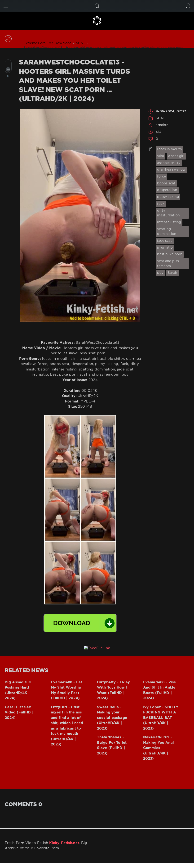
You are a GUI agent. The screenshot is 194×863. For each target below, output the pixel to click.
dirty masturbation (168, 213)
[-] (8, 69)
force (161, 176)
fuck (160, 203)
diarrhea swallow (171, 169)
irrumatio (165, 247)
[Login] (188, 6)
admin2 (162, 125)
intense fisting (169, 222)
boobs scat (166, 183)
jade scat (164, 240)
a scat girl (176, 156)
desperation (167, 190)
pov (160, 272)
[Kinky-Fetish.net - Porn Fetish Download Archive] (97, 21)
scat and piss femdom (168, 264)
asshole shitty (168, 163)
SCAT (160, 118)
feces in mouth (169, 149)
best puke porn (169, 254)
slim (160, 156)
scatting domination (166, 232)
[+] (8, 63)
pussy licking (168, 197)
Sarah (172, 272)
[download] (80, 623)
